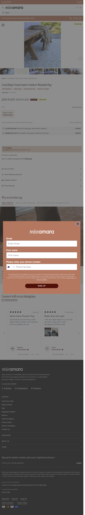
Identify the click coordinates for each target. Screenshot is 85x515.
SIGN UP (42, 286)
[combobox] (10, 267)
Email (9, 238)
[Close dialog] (78, 224)
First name (11, 250)
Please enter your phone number (23, 262)
